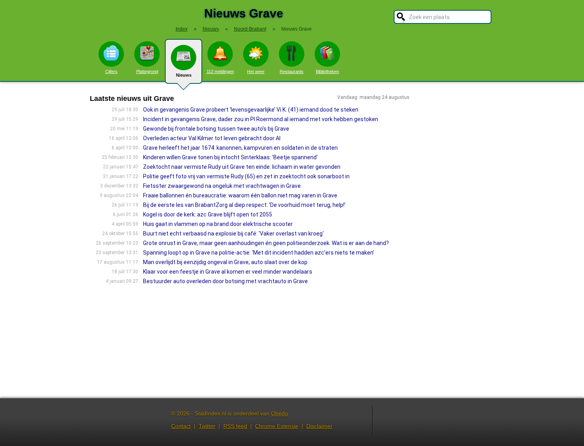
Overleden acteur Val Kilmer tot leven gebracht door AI (211, 138)
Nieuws (183, 75)
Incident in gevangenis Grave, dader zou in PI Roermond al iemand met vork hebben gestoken (260, 119)
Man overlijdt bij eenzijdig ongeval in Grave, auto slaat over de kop (225, 262)
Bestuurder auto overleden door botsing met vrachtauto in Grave (225, 281)
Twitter (207, 426)
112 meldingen (220, 71)
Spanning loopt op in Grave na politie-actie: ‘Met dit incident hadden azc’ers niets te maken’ (258, 252)
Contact (181, 426)
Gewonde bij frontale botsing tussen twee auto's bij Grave (216, 128)
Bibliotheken (327, 71)
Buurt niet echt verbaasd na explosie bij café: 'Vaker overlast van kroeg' (233, 233)
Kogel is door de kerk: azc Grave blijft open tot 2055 (207, 214)
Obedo (279, 413)
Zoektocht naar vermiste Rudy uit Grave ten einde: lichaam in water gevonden (241, 167)
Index (182, 29)
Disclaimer (319, 426)
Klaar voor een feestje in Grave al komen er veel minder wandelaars (227, 271)
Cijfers (111, 71)
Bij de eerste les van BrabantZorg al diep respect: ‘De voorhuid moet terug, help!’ (244, 205)
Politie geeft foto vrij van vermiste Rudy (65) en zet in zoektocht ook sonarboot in (246, 176)
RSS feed (235, 426)
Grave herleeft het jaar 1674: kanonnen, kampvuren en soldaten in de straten (240, 148)
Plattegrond (147, 71)
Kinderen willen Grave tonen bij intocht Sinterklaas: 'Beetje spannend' (230, 157)
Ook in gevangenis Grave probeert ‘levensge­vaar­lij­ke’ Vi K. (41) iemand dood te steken (250, 109)
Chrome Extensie (276, 426)
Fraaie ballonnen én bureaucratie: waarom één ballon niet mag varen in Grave (240, 195)
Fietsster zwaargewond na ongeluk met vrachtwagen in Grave (222, 186)
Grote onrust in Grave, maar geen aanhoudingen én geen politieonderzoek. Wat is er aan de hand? (266, 243)
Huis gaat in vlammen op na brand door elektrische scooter (218, 224)
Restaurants (292, 71)
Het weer (256, 71)
